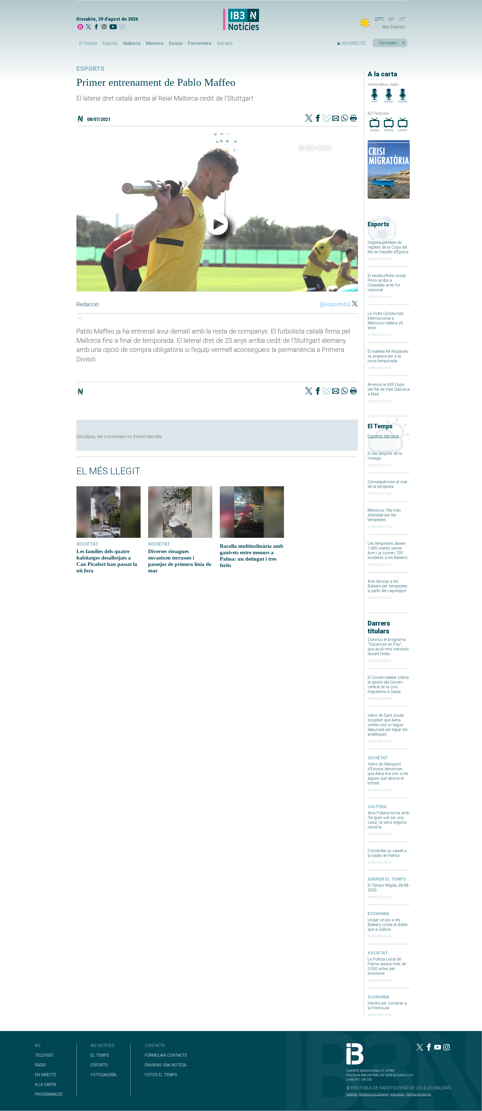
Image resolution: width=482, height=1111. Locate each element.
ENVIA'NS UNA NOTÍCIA (165, 1065)
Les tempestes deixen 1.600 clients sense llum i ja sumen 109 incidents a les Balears (388, 550)
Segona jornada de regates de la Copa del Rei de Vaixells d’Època (388, 247)
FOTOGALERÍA (103, 1075)
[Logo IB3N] (241, 20)
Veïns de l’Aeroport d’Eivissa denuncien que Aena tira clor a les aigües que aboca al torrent (388, 774)
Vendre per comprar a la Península (387, 1005)
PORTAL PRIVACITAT (418, 1094)
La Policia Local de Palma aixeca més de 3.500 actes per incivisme (387, 966)
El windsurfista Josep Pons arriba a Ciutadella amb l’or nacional (387, 282)
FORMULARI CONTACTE (166, 1055)
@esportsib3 (335, 304)
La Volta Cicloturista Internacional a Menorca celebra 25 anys (385, 320)
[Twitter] (309, 118)
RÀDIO (40, 1065)
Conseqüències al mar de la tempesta (388, 484)
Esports (110, 43)
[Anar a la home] (80, 27)
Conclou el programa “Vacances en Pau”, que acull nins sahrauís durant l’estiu (388, 646)
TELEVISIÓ (44, 1055)
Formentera (199, 43)
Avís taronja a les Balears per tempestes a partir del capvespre (387, 586)
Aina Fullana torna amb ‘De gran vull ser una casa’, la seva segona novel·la (388, 820)
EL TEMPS (100, 1055)
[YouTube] (113, 27)
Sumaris (225, 43)
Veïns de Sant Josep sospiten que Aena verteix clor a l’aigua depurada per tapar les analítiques (388, 725)
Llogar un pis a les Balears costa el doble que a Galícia (387, 925)
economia (378, 913)
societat (378, 758)
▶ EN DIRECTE (352, 43)
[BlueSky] (123, 27)
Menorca (154, 43)
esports (90, 68)
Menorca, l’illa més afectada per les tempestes (384, 515)
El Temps (88, 43)
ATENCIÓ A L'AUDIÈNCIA (373, 1094)
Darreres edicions (383, 436)
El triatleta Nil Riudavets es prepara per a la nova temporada (388, 356)
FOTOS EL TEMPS (161, 1075)
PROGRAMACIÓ (48, 1094)
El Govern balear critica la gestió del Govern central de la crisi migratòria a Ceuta (388, 684)
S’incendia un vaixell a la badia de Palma (387, 853)
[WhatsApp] (344, 118)
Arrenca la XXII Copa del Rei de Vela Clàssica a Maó (388, 389)
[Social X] (88, 27)
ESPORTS (99, 1065)
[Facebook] (96, 27)
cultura (377, 806)
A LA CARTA (45, 1084)
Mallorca (131, 43)
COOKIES (351, 1094)
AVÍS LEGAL (397, 1094)
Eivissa (175, 43)
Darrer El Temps (387, 879)
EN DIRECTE (45, 1075)
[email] (335, 118)
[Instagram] (104, 27)
